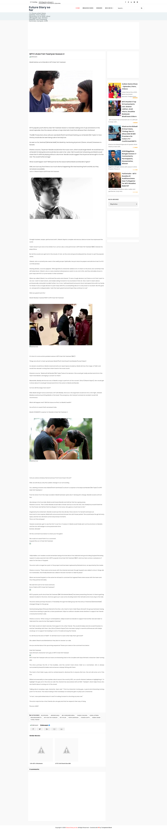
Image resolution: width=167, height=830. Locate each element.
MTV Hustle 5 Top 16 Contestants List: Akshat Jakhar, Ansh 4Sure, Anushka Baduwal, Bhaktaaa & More (129, 109)
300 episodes (44, 715)
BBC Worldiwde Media (68, 715)
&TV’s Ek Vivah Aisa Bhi (63, 763)
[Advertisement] (83, 35)
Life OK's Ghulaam (36, 763)
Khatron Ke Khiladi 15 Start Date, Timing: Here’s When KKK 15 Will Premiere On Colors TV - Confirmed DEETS (130, 133)
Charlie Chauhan (82, 715)
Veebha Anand (96, 717)
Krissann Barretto (36, 717)
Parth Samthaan (73, 717)
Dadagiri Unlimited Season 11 (47, 2)
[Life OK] (41, 750)
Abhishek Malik (55, 715)
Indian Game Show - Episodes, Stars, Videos (130, 86)
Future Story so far (39, 8)
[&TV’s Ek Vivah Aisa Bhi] (67, 750)
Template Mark (106, 827)
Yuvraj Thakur (35, 719)
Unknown (44, 725)
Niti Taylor (63, 717)
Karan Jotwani (94, 715)
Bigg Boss (109, 8)
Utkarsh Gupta (85, 717)
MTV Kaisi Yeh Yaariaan (50, 717)
